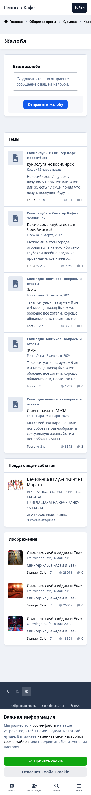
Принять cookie (48, 761)
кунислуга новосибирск (50, 164)
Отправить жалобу (45, 104)
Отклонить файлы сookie (45, 771)
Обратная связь (23, 706)
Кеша (31, 169)
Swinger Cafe (41, 558)
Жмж (31, 290)
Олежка (33, 235)
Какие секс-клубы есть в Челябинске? (51, 227)
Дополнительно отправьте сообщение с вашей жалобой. (43, 81)
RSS (76, 706)
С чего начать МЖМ (47, 410)
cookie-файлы (44, 725)
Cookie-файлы (53, 706)
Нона (31, 265)
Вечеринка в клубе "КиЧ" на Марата (55, 481)
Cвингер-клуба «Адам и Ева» (54, 553)
